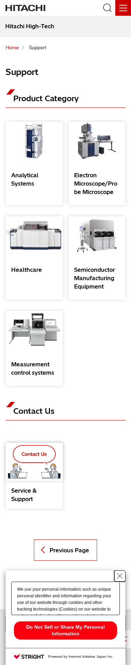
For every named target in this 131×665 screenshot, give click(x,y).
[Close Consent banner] (119, 576)
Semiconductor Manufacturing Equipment (94, 278)
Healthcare (26, 269)
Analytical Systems (24, 179)
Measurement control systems (32, 368)
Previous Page (69, 550)
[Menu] (123, 8)
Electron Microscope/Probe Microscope (95, 183)
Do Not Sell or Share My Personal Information (65, 630)
